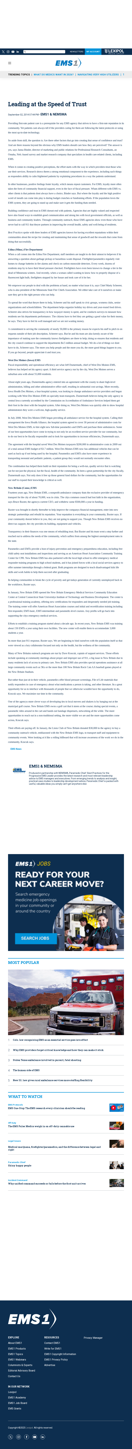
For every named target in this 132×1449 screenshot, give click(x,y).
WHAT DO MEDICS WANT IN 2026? (54, 74)
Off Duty (12, 1123)
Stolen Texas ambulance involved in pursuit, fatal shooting (47, 1060)
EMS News (16, 749)
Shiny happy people (19, 1165)
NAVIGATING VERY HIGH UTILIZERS (98, 74)
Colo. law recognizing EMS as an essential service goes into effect (50, 1040)
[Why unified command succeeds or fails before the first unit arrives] (116, 1183)
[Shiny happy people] (116, 1165)
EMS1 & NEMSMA (54, 114)
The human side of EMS (26, 1070)
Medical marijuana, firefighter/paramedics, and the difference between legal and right (54, 1148)
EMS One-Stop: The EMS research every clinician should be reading (46, 1108)
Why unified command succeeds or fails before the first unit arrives (47, 1183)
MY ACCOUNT (93, 52)
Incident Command (17, 1180)
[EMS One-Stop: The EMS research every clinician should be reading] (116, 1108)
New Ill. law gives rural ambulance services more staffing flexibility (53, 1080)
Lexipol (29, 1427)
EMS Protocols (15, 1105)
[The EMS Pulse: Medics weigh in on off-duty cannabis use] (116, 1126)
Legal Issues (14, 1141)
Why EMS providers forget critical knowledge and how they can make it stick (58, 1050)
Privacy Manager (93, 1337)
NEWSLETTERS (76, 52)
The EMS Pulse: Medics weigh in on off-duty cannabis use (41, 1126)
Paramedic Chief (16, 1162)
